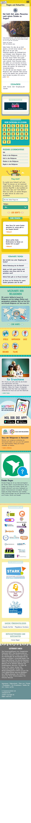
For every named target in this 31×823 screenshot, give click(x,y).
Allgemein (15, 10)
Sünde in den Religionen (10, 155)
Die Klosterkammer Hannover (14, 664)
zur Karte (15, 324)
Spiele (5, 339)
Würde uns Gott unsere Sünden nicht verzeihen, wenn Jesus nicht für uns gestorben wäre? (14, 271)
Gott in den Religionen (10, 158)
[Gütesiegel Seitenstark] (15, 572)
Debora (10, 44)
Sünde (9, 87)
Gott (4, 87)
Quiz (25, 339)
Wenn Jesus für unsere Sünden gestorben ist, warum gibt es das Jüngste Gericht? (15, 227)
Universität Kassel (20, 658)
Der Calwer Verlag (13, 667)
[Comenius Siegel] (15, 590)
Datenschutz (13, 683)
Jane (14, 44)
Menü (27, 2)
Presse (28, 683)
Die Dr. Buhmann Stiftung (15, 663)
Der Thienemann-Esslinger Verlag (12, 668)
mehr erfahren (7, 448)
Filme (15, 352)
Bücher (6, 352)
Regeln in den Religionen (10, 164)
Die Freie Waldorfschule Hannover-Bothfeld (15, 671)
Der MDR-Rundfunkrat (8, 674)
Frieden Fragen (7, 480)
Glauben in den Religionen (10, 161)
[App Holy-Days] (15, 411)
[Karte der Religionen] (15, 314)
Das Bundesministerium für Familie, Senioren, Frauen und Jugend (14, 654)
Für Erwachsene (16, 685)
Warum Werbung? (15, 100)
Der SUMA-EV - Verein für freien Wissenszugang (14, 675)
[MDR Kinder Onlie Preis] (15, 607)
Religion (6, 204)
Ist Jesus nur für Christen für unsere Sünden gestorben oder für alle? (14, 281)
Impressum (5, 683)
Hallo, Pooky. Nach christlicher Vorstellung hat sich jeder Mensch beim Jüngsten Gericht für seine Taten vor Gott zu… (9, 232)
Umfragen (15, 339)
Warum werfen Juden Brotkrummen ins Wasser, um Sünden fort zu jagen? (14, 242)
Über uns (22, 683)
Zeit (24, 49)
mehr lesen (6, 393)
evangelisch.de (6, 692)
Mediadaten (6, 685)
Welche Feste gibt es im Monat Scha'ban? (15, 277)
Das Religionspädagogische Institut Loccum (13, 669)
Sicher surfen (9, 687)
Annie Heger (15, 640)
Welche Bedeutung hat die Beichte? (13, 265)
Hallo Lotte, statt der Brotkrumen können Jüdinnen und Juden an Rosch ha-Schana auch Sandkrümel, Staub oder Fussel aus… (9, 246)
